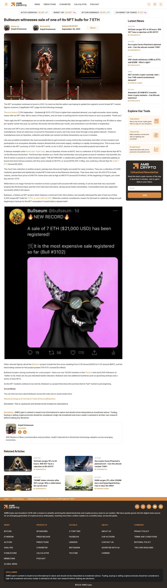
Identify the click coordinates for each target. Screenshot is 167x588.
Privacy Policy (141, 531)
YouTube (73, 553)
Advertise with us (111, 547)
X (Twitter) (74, 531)
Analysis (37, 458)
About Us (106, 531)
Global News (10, 564)
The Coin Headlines (143, 547)
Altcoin (98, 458)
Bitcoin (131, 89)
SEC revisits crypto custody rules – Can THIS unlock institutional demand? (144, 77)
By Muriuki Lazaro (102, 488)
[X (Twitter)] (20, 432)
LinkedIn (73, 542)
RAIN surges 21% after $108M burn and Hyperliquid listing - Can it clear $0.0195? (108, 483)
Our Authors (108, 537)
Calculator (80, 4)
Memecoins (9, 558)
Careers (106, 553)
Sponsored (42, 531)
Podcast (94, 4)
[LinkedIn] (25, 432)
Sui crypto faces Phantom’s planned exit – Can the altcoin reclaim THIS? (108, 464)
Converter (64, 4)
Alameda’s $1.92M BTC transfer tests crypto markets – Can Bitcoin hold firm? (144, 95)
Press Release (43, 537)
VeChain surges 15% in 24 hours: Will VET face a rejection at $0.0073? (45, 464)
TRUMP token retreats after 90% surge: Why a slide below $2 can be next (47, 483)
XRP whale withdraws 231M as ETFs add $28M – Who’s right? (144, 60)
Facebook (74, 537)
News (37, 4)
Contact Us (108, 542)
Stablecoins (10, 553)
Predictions (50, 4)
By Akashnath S (40, 469)
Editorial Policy (142, 542)
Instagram (74, 547)
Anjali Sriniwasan (19, 29)
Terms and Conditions (145, 537)
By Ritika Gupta (134, 65)
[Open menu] (6, 4)
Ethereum (9, 537)
